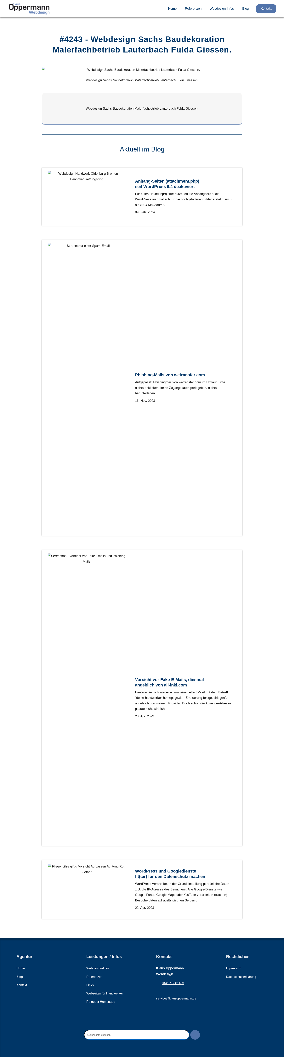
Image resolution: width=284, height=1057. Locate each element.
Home (172, 8)
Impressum (233, 968)
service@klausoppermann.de (176, 998)
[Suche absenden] (195, 1035)
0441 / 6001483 (173, 983)
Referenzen (193, 8)
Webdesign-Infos (222, 8)
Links (90, 985)
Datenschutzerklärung (241, 976)
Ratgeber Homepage (100, 1001)
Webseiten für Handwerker (104, 993)
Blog (245, 8)
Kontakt (266, 8)
